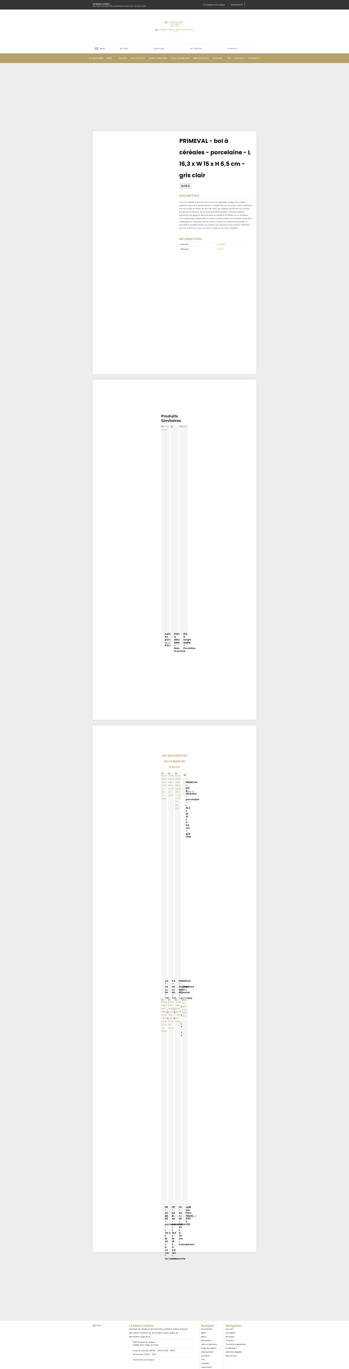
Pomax (220, 249)
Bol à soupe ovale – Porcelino (189, 641)
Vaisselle (221, 244)
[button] (100, 49)
